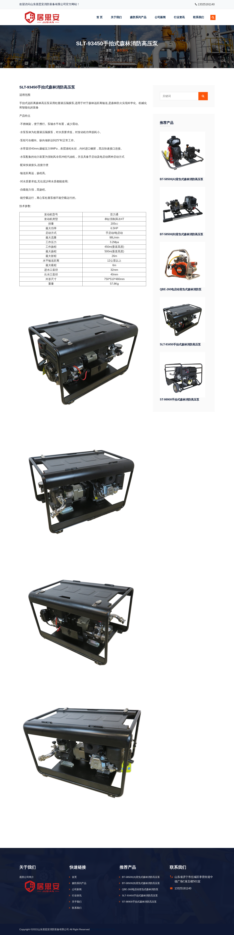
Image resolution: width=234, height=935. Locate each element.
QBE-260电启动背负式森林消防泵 (180, 289)
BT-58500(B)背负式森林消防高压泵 (181, 234)
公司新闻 (160, 17)
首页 (109, 50)
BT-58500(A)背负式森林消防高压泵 (181, 179)
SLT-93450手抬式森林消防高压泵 (180, 344)
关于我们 (116, 17)
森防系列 (122, 50)
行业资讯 (179, 17)
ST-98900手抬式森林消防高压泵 (179, 399)
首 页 (99, 17)
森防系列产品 (138, 17)
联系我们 (198, 17)
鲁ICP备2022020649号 (102, 929)
